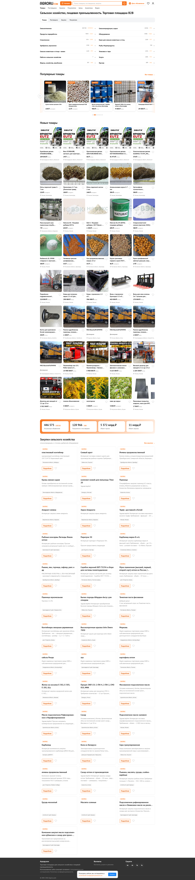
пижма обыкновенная (71, 401)
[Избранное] (148, 3)
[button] (124, 3)
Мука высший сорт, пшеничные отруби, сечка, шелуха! (47, 224)
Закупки (62, 8)
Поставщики (52, 8)
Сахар (83, 715)
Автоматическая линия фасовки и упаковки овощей (118, 366)
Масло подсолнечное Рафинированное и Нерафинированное (58, 716)
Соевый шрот (86, 452)
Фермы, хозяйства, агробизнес (51, 63)
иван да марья (115, 401)
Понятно (112, 874)
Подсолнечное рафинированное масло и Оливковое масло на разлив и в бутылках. (135, 805)
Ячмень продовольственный (132, 452)
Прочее (101, 63)
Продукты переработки (48, 34)
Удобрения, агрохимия (48, 46)
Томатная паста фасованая (131, 597)
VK (127, 865)
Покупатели (72, 8)
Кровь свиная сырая (51, 479)
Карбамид (46, 745)
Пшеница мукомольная (52, 597)
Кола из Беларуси (88, 745)
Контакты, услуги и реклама (103, 865)
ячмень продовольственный (54, 772)
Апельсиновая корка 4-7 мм (119, 188)
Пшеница (123, 479)
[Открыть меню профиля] (153, 3)
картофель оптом (127, 657)
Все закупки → (149, 443)
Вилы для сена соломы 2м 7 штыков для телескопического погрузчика (141, 295)
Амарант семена (49, 510)
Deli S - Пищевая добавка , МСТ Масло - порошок (94, 224)
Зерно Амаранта (88, 510)
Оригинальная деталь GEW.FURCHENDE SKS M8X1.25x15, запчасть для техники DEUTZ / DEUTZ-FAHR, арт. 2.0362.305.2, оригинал (95, 152)
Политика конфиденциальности (61, 872)
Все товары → (150, 75)
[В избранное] (60, 152)
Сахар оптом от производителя (94, 772)
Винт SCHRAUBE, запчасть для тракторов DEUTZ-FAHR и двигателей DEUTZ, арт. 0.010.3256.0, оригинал (71, 152)
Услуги (101, 57)
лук (82, 657)
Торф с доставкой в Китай (130, 510)
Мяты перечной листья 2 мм (95, 188)
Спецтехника (44, 40)
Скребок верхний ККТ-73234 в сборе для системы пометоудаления (97, 568)
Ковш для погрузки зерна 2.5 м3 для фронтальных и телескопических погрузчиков (70, 295)
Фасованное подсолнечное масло (134, 684)
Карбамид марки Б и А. (129, 537)
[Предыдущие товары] (40, 96)
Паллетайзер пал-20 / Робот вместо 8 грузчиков (71, 366)
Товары (42, 8)
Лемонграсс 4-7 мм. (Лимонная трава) (70, 188)
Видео (97, 8)
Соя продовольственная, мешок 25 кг (95, 259)
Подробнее (47, 468)
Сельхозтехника (45, 28)
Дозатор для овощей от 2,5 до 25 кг (48, 402)
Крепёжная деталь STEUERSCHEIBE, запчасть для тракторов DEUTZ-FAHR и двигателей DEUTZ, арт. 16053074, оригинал (48, 152)
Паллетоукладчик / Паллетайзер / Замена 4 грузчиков (95, 366)
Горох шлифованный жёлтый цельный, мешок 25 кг (142, 259)
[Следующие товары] (155, 96)
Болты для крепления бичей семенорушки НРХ (48, 331)
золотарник (91, 401)
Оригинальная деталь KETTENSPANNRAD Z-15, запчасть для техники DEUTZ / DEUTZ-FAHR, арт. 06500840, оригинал (118, 152)
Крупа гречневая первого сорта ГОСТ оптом (117, 259)
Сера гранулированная (129, 745)
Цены (81, 8)
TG (137, 865)
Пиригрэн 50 (86, 537)
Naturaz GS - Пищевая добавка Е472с (71, 224)
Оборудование (104, 34)
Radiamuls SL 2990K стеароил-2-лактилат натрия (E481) (47, 259)
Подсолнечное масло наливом (133, 715)
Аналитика (89, 8)
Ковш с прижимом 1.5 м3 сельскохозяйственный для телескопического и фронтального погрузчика (95, 295)
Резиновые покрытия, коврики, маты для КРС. (141, 402)
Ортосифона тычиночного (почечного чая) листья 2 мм (141, 188)
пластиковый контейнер (52, 452)
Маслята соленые (88, 802)
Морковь (123, 627)
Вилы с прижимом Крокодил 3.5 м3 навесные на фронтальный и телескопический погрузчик (116, 295)
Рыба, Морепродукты (106, 46)
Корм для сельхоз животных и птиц (112, 40)
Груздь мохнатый (49, 802)
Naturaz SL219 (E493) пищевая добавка (117, 224)
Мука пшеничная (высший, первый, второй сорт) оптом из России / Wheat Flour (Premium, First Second (135, 570)
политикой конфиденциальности (90, 875)
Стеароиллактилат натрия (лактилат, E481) (141, 224)
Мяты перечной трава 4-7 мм (49, 188)
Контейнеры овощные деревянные (57, 627)
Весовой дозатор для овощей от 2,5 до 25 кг (141, 366)
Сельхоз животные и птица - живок (52, 51)
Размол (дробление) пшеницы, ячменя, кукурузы (70, 331)
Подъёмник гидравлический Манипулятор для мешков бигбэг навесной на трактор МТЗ (47, 295)
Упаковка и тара (105, 51)
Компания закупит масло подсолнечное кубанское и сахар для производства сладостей (58, 835)
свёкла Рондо (48, 657)
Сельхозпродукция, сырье (108, 28)
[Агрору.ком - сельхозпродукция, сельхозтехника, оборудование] (49, 3)
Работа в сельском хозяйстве (50, 57)
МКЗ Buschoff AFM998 (94, 330)
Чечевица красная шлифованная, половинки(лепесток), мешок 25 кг (71, 259)
